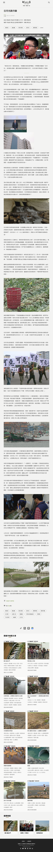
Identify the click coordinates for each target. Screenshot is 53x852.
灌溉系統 (22, 733)
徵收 (11, 739)
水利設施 (6, 735)
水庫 (9, 805)
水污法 (21, 617)
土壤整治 (16, 739)
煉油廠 (6, 670)
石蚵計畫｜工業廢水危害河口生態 (13, 696)
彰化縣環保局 (19, 737)
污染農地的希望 (8, 731)
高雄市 (8, 601)
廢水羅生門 (7, 661)
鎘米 (39, 733)
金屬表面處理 (35, 768)
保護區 (36, 805)
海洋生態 (6, 768)
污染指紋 (40, 665)
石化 (21, 663)
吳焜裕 (19, 705)
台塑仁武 (14, 614)
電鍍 (29, 768)
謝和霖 (11, 702)
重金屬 (13, 27)
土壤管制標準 (7, 737)
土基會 (17, 733)
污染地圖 (46, 663)
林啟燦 (14, 617)
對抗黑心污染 (31, 661)
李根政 (38, 614)
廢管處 (35, 702)
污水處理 (46, 770)
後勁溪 (6, 27)
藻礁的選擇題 (7, 765)
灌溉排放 (35, 27)
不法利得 (7, 617)
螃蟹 (20, 768)
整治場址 (6, 733)
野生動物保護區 (8, 772)
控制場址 (12, 733)
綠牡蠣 (20, 698)
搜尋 (49, 2)
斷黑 (29, 765)
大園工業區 (11, 700)
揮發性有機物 (11, 665)
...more (41, 27)
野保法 (19, 772)
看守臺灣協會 (18, 702)
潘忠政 (6, 705)
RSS (32, 848)
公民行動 (40, 663)
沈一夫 (39, 772)
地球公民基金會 (30, 614)
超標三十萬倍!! (24, 833)
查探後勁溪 (39, 833)
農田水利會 (13, 735)
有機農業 (6, 807)
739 (9, 606)
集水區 (11, 803)
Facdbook (20, 848)
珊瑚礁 (11, 768)
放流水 (27, 27)
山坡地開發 (17, 803)
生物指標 (6, 702)
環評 (11, 807)
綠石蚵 (6, 700)
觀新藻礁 (30, 800)
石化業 (6, 614)
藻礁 (29, 803)
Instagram (28, 848)
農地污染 (30, 733)
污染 (18, 663)
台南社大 (30, 702)
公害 (5, 16)
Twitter (30, 848)
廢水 (20, 665)
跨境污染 (45, 702)
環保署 (10, 663)
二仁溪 (34, 700)
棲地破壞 (12, 774)
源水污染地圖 (7, 800)
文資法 (15, 772)
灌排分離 (43, 610)
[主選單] (4, 2)
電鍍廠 (21, 614)
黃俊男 (10, 705)
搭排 (13, 737)
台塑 (17, 665)
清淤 (22, 803)
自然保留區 (17, 770)
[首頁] (26, 2)
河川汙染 (30, 663)
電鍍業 (30, 735)
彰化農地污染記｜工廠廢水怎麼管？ (37, 731)
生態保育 (6, 774)
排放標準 (11, 698)
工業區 (19, 668)
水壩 (5, 805)
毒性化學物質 (12, 670)
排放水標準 (31, 668)
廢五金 (30, 700)
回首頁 (23, 841)
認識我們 (29, 841)
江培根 (30, 772)
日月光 (43, 772)
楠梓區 (12, 601)
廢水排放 (21, 27)
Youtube (23, 848)
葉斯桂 (16, 768)
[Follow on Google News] (32, 628)
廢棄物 (40, 702)
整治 (46, 735)
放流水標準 (31, 770)
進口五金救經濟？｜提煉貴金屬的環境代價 (38, 696)
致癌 (5, 665)
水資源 (35, 663)
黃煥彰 (39, 700)
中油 (15, 663)
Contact (25, 848)
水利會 (39, 735)
